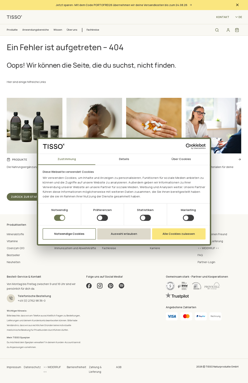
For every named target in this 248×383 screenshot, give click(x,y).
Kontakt (222, 17)
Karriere (155, 248)
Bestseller (13, 255)
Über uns (72, 29)
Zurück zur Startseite (29, 197)
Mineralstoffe (15, 234)
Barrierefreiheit (76, 367)
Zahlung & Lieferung (210, 241)
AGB (118, 367)
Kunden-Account (64, 342)
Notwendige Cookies (69, 234)
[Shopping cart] (237, 30)
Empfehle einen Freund (212, 234)
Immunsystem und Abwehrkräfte (75, 248)
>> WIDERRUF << (208, 248)
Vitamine (12, 241)
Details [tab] (124, 159)
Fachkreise (93, 29)
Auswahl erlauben (124, 234)
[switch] (102, 218)
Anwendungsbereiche (35, 29)
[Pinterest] (110, 287)
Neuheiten (13, 262)
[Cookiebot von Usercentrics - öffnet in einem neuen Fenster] (189, 146)
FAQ (200, 255)
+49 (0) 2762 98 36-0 (32, 300)
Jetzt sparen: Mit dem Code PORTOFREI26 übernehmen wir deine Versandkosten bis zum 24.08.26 (121, 5)
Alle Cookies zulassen (179, 234)
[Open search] (217, 30)
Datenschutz (32, 367)
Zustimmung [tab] (67, 159)
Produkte (12, 29)
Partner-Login (206, 262)
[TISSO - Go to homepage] (16, 17)
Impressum (14, 367)
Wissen (57, 29)
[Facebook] (89, 287)
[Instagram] (99, 287)
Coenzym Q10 (15, 248)
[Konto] (228, 30)
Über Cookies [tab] (181, 159)
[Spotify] (121, 287)
